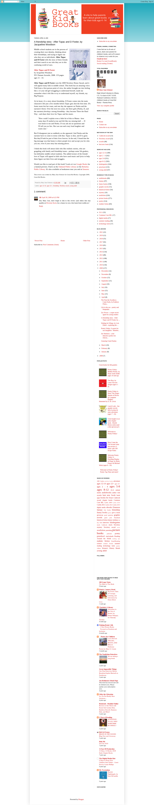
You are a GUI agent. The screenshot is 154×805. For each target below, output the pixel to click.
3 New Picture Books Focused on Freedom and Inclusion (108, 629)
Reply (41, 206)
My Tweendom (104, 770)
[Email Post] (65, 182)
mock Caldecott (102, 525)
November (105, 274)
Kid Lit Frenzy (104, 732)
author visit (116, 493)
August (104, 284)
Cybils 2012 (108, 505)
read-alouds (109, 536)
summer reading (104, 221)
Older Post (86, 241)
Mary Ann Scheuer (106, 90)
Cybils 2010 (116, 502)
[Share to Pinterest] (78, 183)
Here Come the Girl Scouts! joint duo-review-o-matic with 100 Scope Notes (113, 446)
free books (107, 510)
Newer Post (38, 241)
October (104, 277)
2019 (101, 235)
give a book (116, 512)
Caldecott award (104, 136)
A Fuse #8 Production (107, 749)
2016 (101, 245)
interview (106, 522)
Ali (40, 197)
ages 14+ (117, 484)
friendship (56, 186)
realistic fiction (104, 204)
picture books (103, 198)
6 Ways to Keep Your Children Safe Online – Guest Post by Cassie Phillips (108, 762)
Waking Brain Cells (106, 625)
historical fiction (104, 190)
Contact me (103, 124)
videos (99, 548)
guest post (108, 517)
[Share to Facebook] (76, 183)
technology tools (104, 224)
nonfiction (102, 195)
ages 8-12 (102, 161)
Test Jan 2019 (103, 743)
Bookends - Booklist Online (108, 704)
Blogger (81, 799)
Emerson (116, 507)
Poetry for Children (107, 637)
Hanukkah (117, 517)
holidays (115, 520)
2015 (101, 248)
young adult (73, 186)
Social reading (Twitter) (105, 63)
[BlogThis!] (72, 183)
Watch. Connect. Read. (107, 589)
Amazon (85, 169)
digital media (103, 218)
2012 (101, 258)
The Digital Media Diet (107, 758)
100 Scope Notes (105, 582)
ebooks (109, 507)
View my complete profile (105, 106)
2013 (101, 255)
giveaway (100, 515)
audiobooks (103, 178)
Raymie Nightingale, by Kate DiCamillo (113, 774)
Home (63, 241)
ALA (101, 212)
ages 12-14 (43, 186)
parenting (109, 530)
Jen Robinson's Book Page (108, 681)
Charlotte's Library (106, 607)
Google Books (81, 164)
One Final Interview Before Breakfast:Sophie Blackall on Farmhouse (108, 673)
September (105, 281)
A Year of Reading (105, 717)
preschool (102, 167)
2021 (101, 232)
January (104, 352)
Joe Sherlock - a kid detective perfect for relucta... (108, 336)
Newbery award (64, 186)
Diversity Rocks (51, 203)
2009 (101, 268)
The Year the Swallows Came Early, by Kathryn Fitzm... (110, 302)
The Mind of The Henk (106, 584)
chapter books (107, 500)
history (110, 520)
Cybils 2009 (108, 502)
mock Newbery (114, 525)
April (103, 297)
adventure (116, 481)
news (118, 527)
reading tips (116, 538)
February (104, 348)
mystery (101, 192)
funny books (103, 184)
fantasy (101, 181)
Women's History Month (111, 548)
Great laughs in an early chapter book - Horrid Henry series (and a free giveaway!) (114, 423)
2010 (101, 265)
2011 (101, 261)
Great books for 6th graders (108, 365)
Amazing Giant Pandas (108, 341)
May (103, 294)
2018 (101, 239)
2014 (101, 252)
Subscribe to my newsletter (108, 41)
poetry (101, 201)
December (105, 271)
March (103, 345)
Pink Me (102, 741)
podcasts (109, 533)
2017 (101, 242)
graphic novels (104, 187)
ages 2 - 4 (102, 155)
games (109, 512)
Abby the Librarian (106, 694)
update (118, 546)
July (103, 287)
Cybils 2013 (116, 505)
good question (108, 515)
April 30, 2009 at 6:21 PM (50, 197)
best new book (104, 144)
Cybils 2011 (101, 505)
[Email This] (70, 183)
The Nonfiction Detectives (108, 654)
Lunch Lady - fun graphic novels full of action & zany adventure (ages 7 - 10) (113, 410)
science (99, 543)
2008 (101, 356)
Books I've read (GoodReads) (107, 61)
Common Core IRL (105, 215)
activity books (109, 481)
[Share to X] (74, 183)
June (103, 290)
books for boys (107, 498)
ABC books (100, 481)
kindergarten (103, 164)
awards (101, 141)
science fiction (108, 543)
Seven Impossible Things (108, 669)
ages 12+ (49, 186)
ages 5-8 (102, 158)
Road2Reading (115, 541)
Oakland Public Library (67, 167)
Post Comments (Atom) (51, 245)
